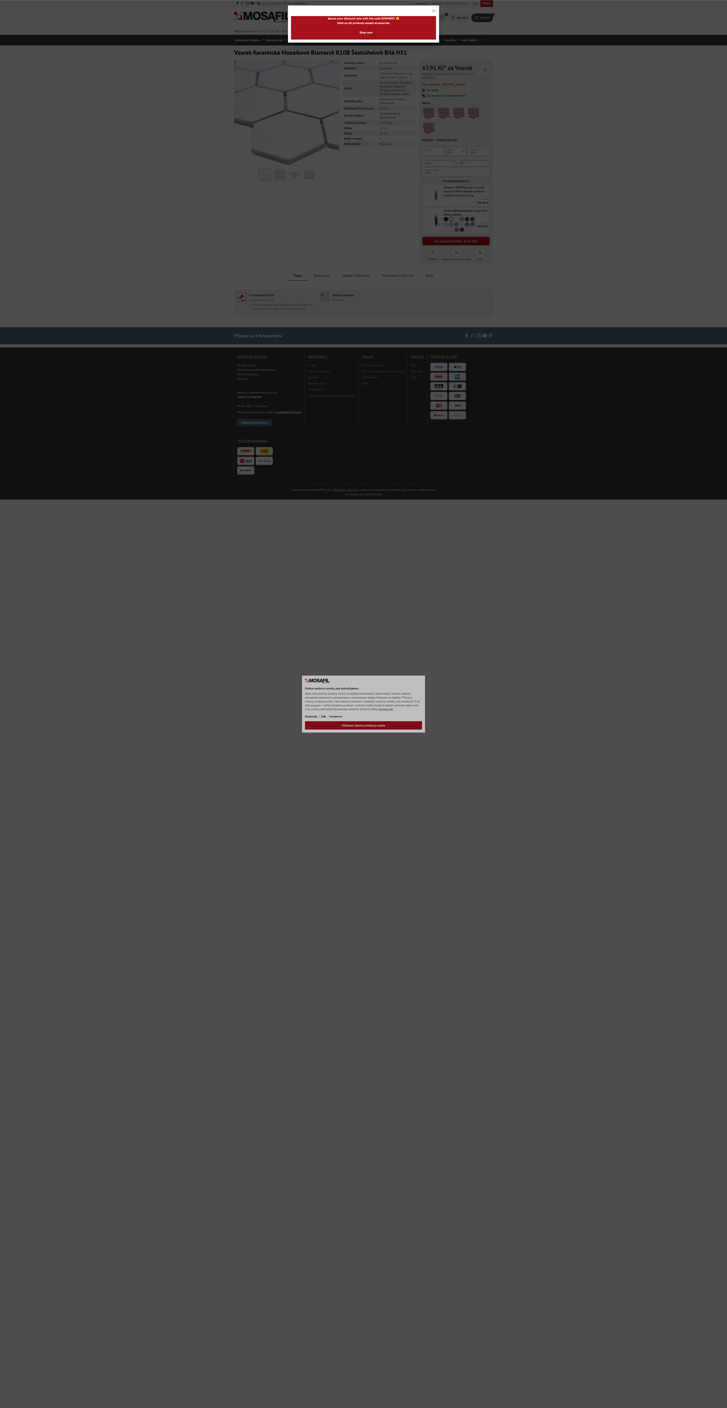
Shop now (366, 32)
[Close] (433, 11)
